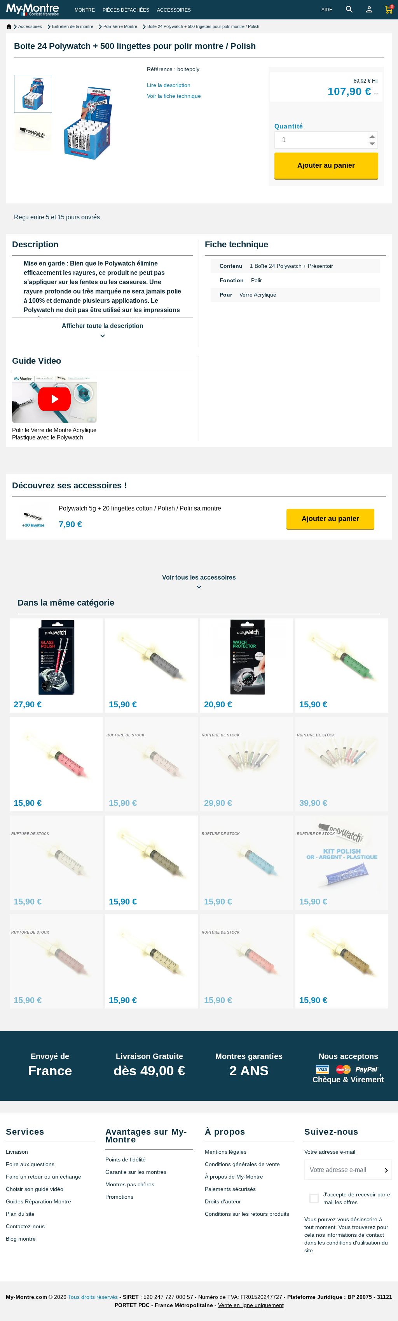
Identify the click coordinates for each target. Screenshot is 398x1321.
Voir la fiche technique (174, 96)
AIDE (326, 9)
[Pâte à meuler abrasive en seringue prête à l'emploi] (341, 657)
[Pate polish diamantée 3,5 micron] (246, 953)
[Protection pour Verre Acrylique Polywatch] (246, 657)
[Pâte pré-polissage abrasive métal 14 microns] (341, 953)
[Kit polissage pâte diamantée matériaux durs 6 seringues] (246, 755)
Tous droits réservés (93, 1297)
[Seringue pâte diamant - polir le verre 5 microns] (246, 854)
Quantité (289, 126)
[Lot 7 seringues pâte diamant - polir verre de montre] (341, 755)
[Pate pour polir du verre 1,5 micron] (151, 953)
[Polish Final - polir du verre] (56, 755)
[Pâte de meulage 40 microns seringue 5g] (151, 657)
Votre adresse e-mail (329, 1152)
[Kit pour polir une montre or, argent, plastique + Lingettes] (341, 854)
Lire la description (168, 85)
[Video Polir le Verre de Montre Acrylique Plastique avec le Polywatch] (54, 399)
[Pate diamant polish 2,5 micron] (151, 755)
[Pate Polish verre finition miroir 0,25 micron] (56, 854)
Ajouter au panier (326, 165)
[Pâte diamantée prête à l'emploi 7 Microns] (56, 953)
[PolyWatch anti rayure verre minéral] (56, 657)
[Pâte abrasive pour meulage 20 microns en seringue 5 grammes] (151, 854)
